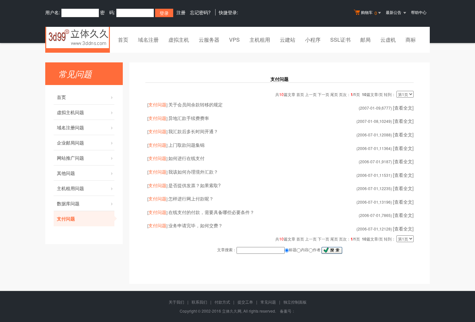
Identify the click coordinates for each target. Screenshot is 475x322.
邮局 (365, 39)
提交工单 (245, 302)
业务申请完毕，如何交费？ (195, 225)
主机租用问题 (70, 188)
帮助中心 (419, 12)
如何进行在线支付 (186, 158)
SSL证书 (340, 39)
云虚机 (388, 39)
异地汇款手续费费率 (188, 118)
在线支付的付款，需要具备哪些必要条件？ (211, 212)
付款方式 (222, 302)
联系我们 (199, 302)
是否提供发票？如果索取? (194, 185)
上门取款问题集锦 (186, 145)
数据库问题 (68, 203)
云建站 (287, 39)
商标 (411, 39)
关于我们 (176, 302)
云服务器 (209, 39)
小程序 (313, 39)
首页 (123, 39)
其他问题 (66, 173)
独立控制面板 (295, 302)
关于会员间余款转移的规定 (195, 104)
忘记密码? (200, 12)
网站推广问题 (70, 158)
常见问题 (268, 302)
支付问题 (66, 218)
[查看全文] (403, 107)
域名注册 (148, 39)
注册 (180, 12)
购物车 (369, 12)
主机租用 (259, 39)
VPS (234, 39)
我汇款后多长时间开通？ (193, 131)
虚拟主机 (178, 39)
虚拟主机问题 (70, 112)
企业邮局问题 (70, 142)
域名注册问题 (70, 127)
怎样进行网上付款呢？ (191, 198)
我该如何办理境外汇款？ (193, 171)
